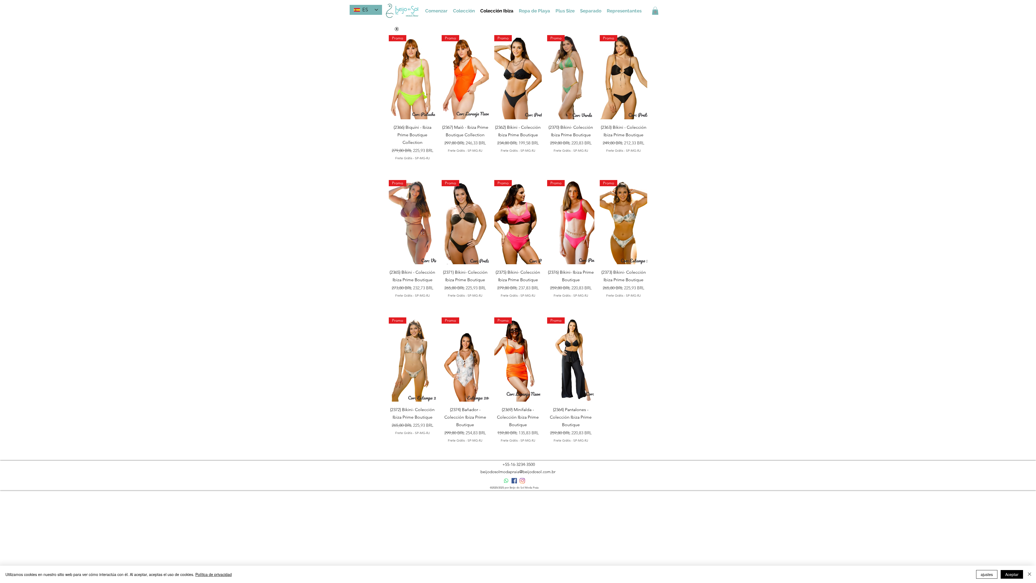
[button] (655, 11)
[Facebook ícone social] (514, 480)
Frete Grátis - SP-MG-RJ (412, 158)
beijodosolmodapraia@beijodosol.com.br (518, 471)
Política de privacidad (213, 574)
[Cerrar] (1029, 574)
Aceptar (1011, 574)
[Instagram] (522, 480)
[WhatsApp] (506, 480)
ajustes (987, 574)
